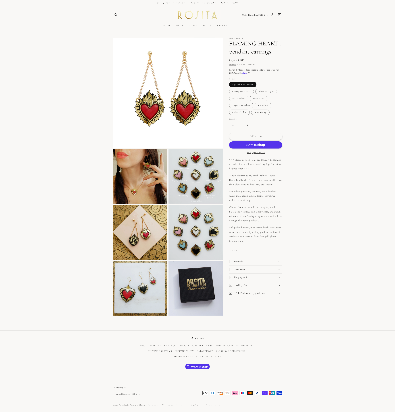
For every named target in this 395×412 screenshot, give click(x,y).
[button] (116, 14)
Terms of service (182, 405)
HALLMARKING (244, 345)
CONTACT (197, 345)
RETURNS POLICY (184, 351)
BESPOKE (184, 345)
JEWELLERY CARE (224, 345)
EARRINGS (155, 345)
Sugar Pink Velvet (241, 105)
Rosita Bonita (124, 405)
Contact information (214, 405)
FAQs (209, 345)
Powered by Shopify (137, 405)
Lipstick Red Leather (242, 84)
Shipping (232, 64)
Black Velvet (238, 98)
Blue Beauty (260, 112)
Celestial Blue (239, 112)
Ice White (263, 105)
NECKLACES (170, 345)
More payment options (256, 152)
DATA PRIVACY (205, 351)
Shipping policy (197, 405)
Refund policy (153, 405)
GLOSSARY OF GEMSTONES (230, 351)
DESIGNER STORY (183, 356)
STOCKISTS (202, 356)
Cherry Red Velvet (241, 91)
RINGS (143, 345)
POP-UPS (216, 356)
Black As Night (266, 91)
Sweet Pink (258, 98)
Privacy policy (167, 405)
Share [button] (234, 250)
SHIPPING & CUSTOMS (160, 351)
